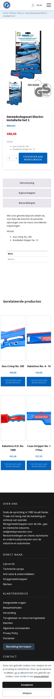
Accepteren (27, 685)
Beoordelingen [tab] (27, 202)
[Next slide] (48, 54)
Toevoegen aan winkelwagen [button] (12, 381)
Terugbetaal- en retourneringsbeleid (24, 618)
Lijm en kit (9, 564)
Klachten (8, 623)
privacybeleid (41, 676)
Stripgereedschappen (15, 579)
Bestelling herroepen (18, 646)
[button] (14, 93)
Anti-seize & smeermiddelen (18, 574)
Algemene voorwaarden (16, 628)
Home (5, 13)
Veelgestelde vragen (14, 602)
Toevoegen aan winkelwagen (33, 158)
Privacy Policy (10, 633)
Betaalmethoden (12, 607)
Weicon (21, 13)
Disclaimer (9, 638)
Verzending (9, 612)
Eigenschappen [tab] (27, 192)
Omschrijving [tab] (27, 182)
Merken (13, 13)
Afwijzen (27, 693)
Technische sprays (13, 569)
